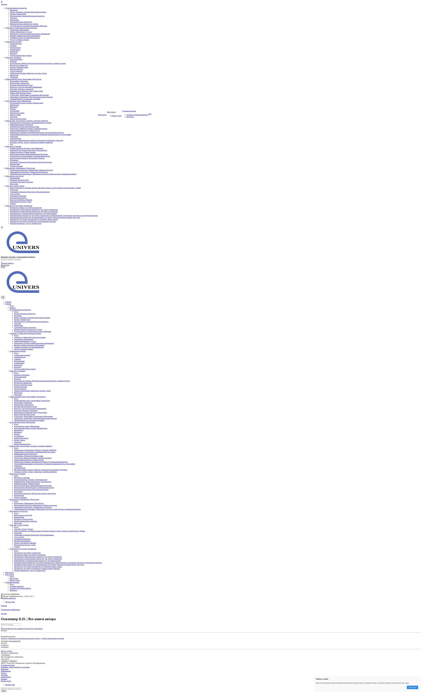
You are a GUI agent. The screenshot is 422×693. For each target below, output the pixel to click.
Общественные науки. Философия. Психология (32, 401)
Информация (6, 671)
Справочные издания (22, 355)
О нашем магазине (17, 586)
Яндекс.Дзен (10, 602)
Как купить (14, 578)
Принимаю (412, 687)
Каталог (13, 308)
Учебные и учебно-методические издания (29, 337)
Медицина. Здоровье (22, 478)
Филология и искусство (23, 515)
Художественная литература (24, 314)
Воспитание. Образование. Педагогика (29, 503)
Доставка (4, 675)
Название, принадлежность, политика (15, 667)
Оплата (3, 673)
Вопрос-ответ (6, 681)
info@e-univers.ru (9, 598)
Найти (4, 691)
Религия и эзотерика (21, 375)
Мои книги (5, 265)
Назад (12, 306)
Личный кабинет (7, 263)
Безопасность (6, 677)
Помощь (4, 679)
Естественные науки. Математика (26, 426)
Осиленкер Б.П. (15, 641)
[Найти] (2, 627)
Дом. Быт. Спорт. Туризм (23, 529)
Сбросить (13, 661)
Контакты (4, 669)
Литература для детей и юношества (27, 553)
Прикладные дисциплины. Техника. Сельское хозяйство (35, 450)
